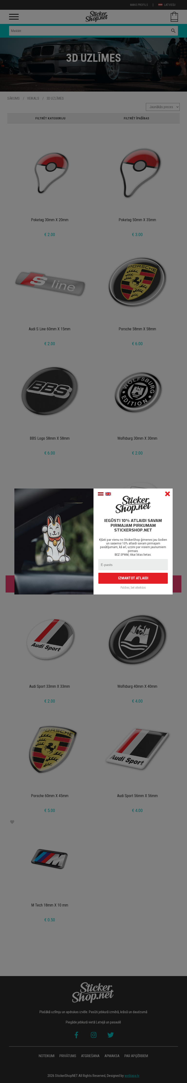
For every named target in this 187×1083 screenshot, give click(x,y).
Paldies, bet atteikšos (133, 587)
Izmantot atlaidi (133, 578)
